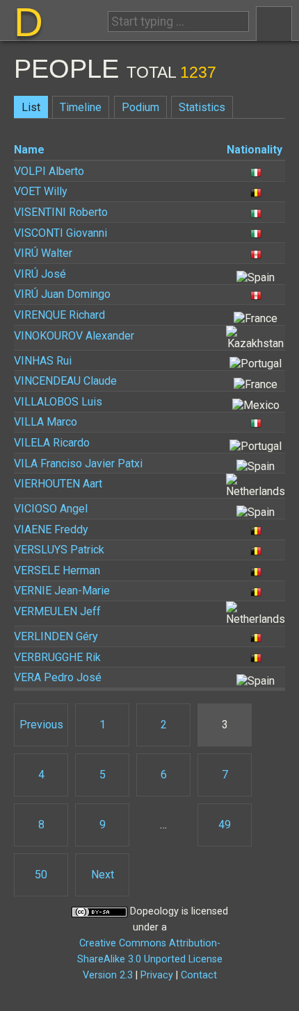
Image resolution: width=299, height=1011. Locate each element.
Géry (56, 636)
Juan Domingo (62, 294)
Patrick (59, 549)
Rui (43, 360)
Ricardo (52, 442)
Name (29, 149)
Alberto (49, 171)
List (31, 107)
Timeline (81, 107)
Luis (58, 401)
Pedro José (58, 677)
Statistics (202, 107)
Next (102, 874)
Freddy (51, 529)
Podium (140, 107)
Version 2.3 (108, 975)
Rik (57, 657)
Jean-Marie (62, 590)
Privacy (156, 975)
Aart (58, 483)
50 (41, 874)
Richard (59, 314)
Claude (65, 380)
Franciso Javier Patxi (78, 463)
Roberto (61, 212)
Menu (274, 23)
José (40, 274)
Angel (51, 508)
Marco (45, 421)
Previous (41, 724)
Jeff (57, 611)
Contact (199, 975)
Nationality (254, 149)
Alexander (74, 335)
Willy (40, 191)
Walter (43, 253)
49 (224, 824)
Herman (57, 570)
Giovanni (60, 233)
